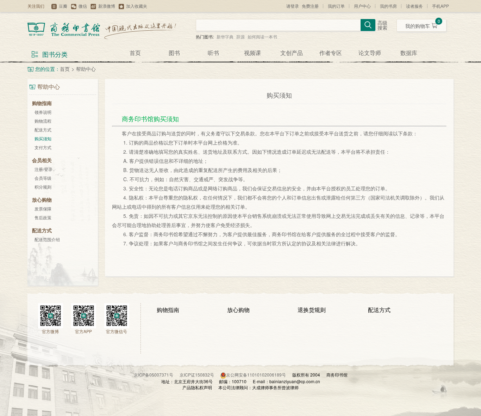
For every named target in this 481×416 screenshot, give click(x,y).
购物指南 (168, 310)
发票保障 (43, 209)
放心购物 (238, 310)
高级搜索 (382, 25)
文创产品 (291, 53)
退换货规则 (312, 310)
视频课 (252, 53)
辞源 (240, 36)
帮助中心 (86, 68)
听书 (213, 53)
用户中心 (362, 6)
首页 (135, 53)
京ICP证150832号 (200, 375)
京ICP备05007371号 (157, 375)
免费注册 (310, 6)
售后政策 (43, 217)
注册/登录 (43, 169)
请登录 (292, 6)
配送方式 (43, 130)
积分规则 (43, 187)
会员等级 (43, 178)
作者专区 (330, 53)
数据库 (408, 53)
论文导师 (369, 53)
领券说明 (43, 112)
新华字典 (225, 36)
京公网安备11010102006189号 (256, 375)
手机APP (440, 6)
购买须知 (43, 138)
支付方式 (43, 147)
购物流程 (43, 121)
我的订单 (336, 6)
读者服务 (414, 6)
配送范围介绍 (47, 239)
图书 (174, 53)
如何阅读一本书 (262, 36)
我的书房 (388, 6)
